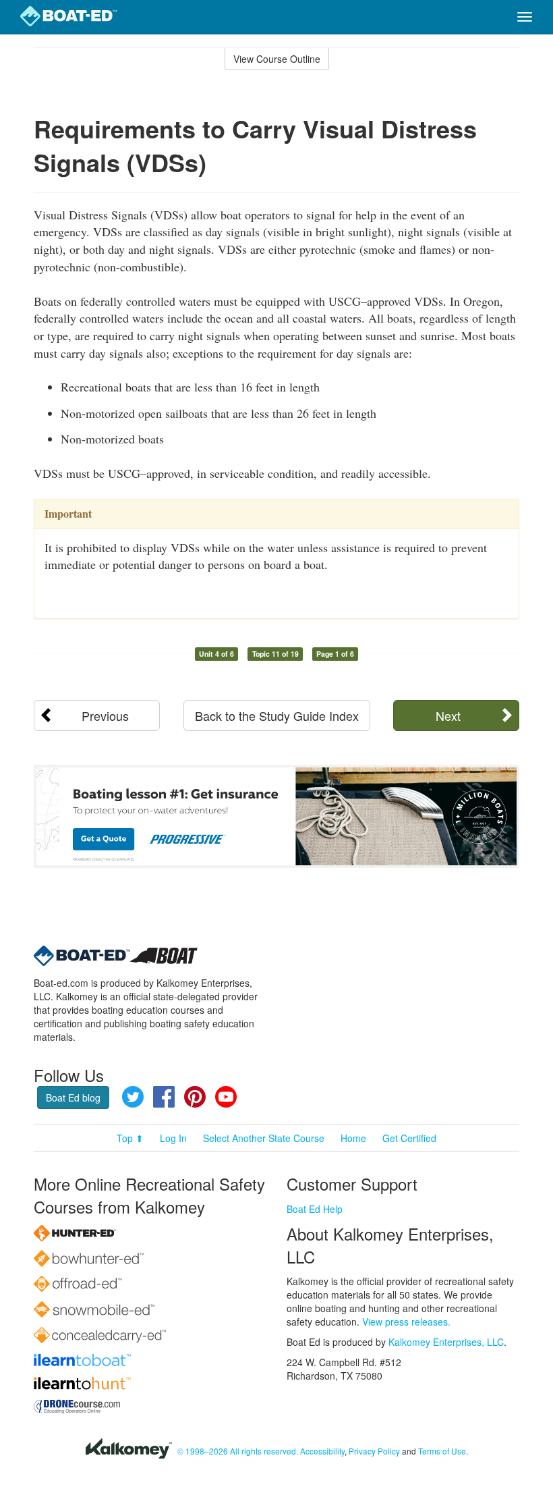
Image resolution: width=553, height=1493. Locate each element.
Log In (173, 1138)
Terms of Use (442, 1451)
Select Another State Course (263, 1138)
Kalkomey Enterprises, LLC (446, 1342)
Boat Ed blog (73, 1097)
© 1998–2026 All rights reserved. (237, 1451)
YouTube (226, 1097)
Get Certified (409, 1138)
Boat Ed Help (315, 1209)
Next (448, 715)
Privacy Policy (374, 1451)
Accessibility (322, 1451)
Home (353, 1138)
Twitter (133, 1097)
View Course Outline (276, 58)
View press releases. (406, 1321)
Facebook (164, 1097)
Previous (105, 715)
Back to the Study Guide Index (277, 715)
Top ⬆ (130, 1138)
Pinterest (195, 1097)
